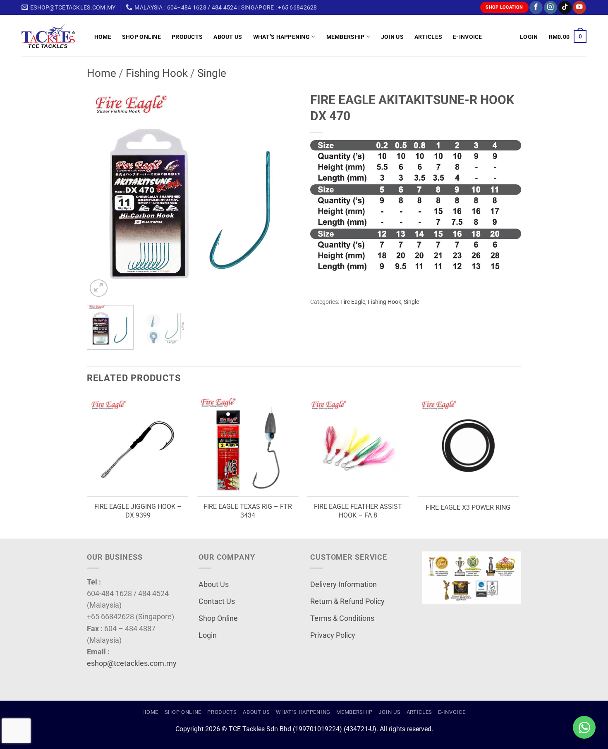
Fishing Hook (157, 73)
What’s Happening (281, 36)
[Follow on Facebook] (536, 7)
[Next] (283, 193)
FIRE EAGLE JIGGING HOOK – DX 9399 (138, 511)
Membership (345, 36)
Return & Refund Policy (347, 601)
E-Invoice (467, 36)
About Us (227, 36)
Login (208, 635)
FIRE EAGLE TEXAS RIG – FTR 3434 (247, 511)
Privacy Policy (332, 635)
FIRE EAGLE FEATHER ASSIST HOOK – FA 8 (358, 511)
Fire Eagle (352, 301)
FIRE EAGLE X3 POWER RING (468, 507)
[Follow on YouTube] (579, 7)
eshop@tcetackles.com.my (132, 663)
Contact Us (217, 601)
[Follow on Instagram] (550, 7)
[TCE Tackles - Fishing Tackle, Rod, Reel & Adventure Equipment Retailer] (52, 35)
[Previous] (101, 193)
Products (187, 36)
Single (211, 73)
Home (102, 36)
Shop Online (141, 36)
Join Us (392, 36)
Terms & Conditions (342, 618)
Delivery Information (343, 584)
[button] (529, 36)
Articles (428, 36)
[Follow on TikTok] (565, 7)
